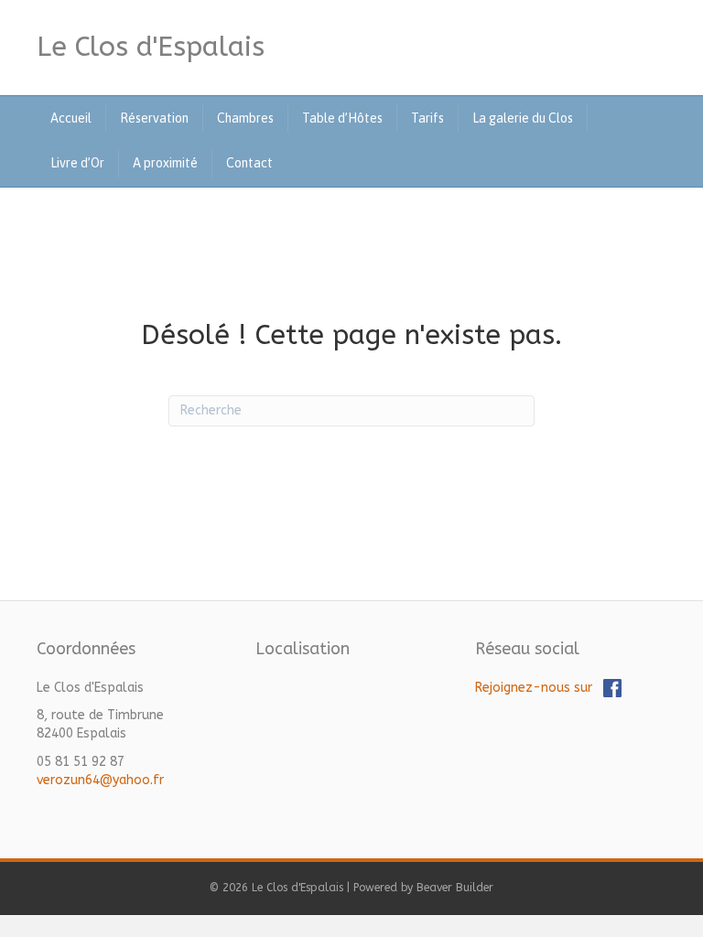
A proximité (165, 163)
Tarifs (427, 118)
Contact (249, 163)
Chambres (245, 118)
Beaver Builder (454, 887)
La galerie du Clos (522, 118)
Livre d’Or (77, 163)
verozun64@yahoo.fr (100, 780)
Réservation (154, 118)
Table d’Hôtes (342, 118)
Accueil (71, 118)
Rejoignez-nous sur (539, 687)
